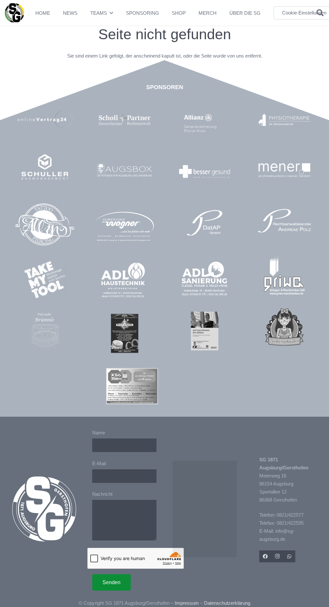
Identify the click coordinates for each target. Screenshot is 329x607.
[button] (111, 13)
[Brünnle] (45, 331)
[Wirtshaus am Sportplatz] (124, 333)
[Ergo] (204, 331)
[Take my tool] (45, 280)
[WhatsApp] (289, 556)
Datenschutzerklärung (227, 603)
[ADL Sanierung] (204, 279)
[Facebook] (265, 556)
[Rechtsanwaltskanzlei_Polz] (284, 221)
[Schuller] (45, 167)
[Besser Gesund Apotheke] (204, 171)
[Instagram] (277, 556)
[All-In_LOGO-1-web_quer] (45, 226)
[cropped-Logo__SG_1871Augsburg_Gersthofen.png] (14, 13)
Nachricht (102, 494)
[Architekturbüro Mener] (284, 170)
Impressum (187, 603)
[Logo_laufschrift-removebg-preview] (124, 227)
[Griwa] (284, 276)
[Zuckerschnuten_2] (284, 327)
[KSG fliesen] (132, 386)
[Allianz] (208, 123)
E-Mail (99, 463)
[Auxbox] (124, 170)
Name (98, 432)
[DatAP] (205, 223)
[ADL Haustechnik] (124, 281)
